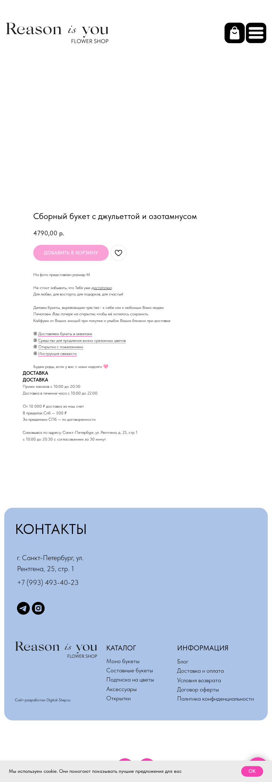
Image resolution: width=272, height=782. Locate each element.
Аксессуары (121, 688)
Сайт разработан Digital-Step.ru (42, 699)
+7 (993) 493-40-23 (48, 582)
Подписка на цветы (130, 679)
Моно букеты (123, 661)
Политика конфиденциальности (215, 698)
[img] (256, 33)
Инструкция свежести (57, 353)
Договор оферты (198, 689)
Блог (182, 661)
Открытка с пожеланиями (60, 346)
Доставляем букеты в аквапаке (65, 333)
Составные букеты (129, 670)
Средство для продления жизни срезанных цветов (82, 340)
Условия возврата (199, 680)
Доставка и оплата (200, 670)
